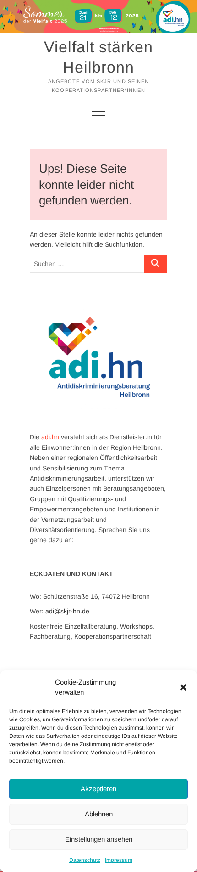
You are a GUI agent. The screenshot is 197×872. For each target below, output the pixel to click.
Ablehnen (99, 814)
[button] (183, 687)
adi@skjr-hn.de (67, 611)
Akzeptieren (98, 789)
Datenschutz (84, 860)
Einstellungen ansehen (98, 839)
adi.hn (50, 437)
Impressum (118, 860)
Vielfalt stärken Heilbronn (98, 57)
